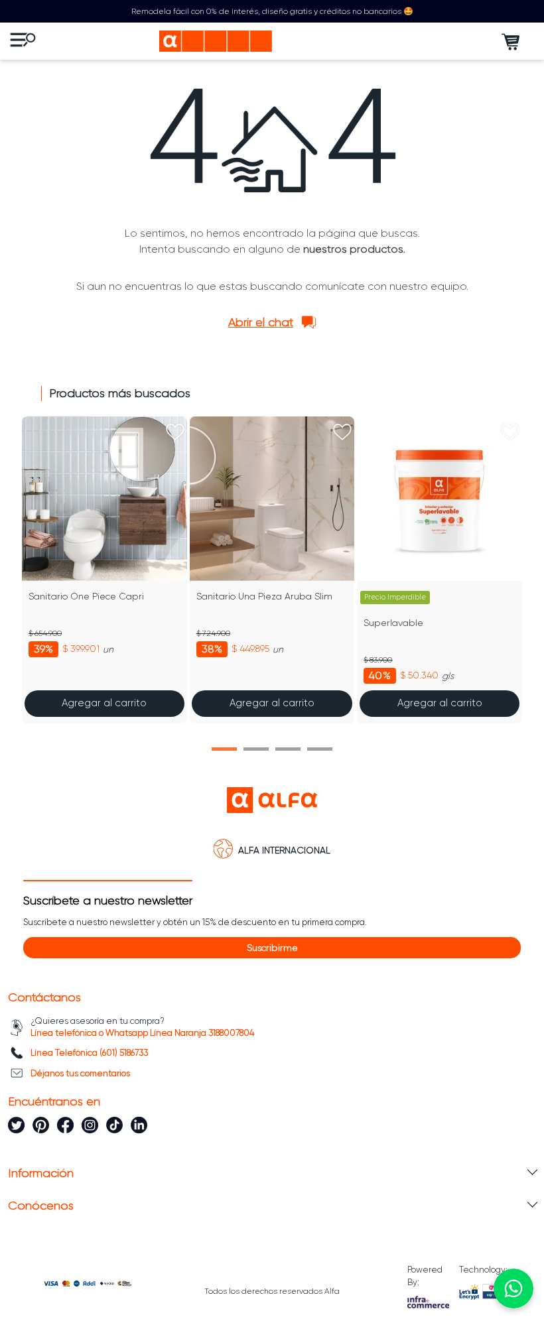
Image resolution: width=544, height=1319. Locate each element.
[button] (224, 749)
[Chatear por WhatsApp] (513, 1288)
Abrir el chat (260, 322)
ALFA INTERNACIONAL (284, 850)
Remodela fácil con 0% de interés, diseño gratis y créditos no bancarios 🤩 (272, 11)
